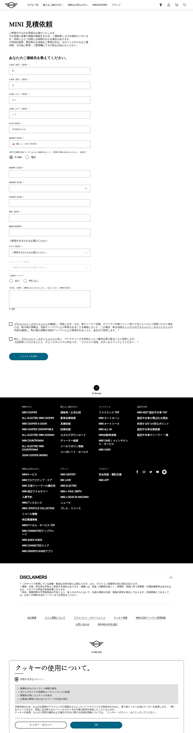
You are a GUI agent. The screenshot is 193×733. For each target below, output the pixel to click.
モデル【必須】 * (15, 246)
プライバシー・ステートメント (38, 339)
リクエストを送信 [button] (28, 356)
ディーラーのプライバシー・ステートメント (146, 327)
